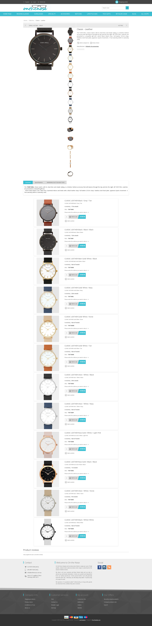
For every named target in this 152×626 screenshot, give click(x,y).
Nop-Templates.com (96, 620)
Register (27, 2)
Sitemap (53, 608)
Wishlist (80, 608)
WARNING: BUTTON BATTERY (55, 182)
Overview (28, 182)
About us (27, 608)
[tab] (28, 182)
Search (127, 7)
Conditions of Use (30, 605)
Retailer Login (121, 14)
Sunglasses (38, 14)
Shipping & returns (30, 599)
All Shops (145, 14)
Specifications (39, 182)
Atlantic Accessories (92, 46)
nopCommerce (83, 620)
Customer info (82, 599)
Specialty (52, 14)
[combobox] (114, 7)
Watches (78, 14)
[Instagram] (104, 567)
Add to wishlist (70, 221)
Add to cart (74, 216)
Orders (79, 605)
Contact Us (54, 602)
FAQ (52, 599)
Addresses (80, 602)
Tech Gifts (107, 14)
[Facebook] (100, 567)
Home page (7, 14)
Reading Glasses (23, 14)
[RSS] (109, 567)
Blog (134, 14)
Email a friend (96, 43)
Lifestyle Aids (92, 14)
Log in (34, 2)
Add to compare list (84, 43)
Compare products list (110, 602)
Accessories (65, 14)
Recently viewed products (111, 599)
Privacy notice (29, 602)
